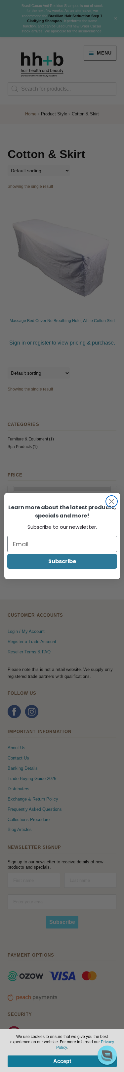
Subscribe (62, 561)
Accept (62, 1061)
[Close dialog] (111, 501)
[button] (107, 1055)
